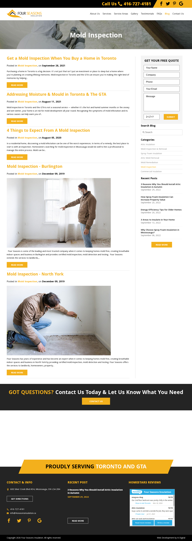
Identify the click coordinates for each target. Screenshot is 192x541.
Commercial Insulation (151, 172)
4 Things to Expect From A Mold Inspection (48, 131)
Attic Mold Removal (150, 158)
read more (78, 521)
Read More (17, 85)
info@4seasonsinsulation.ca (23, 513)
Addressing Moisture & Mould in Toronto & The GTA (56, 95)
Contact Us (178, 14)
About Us (95, 14)
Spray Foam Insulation (151, 154)
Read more (162, 245)
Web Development (165, 538)
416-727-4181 (17, 509)
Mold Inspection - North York (35, 275)
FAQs (159, 14)
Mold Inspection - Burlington (34, 167)
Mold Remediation (149, 163)
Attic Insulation (148, 145)
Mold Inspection (27, 66)
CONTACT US (96, 401)
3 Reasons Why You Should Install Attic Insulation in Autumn (95, 492)
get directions (19, 499)
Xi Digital (181, 538)
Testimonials (147, 14)
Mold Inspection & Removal (154, 149)
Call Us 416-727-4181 (126, 4)
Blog (167, 14)
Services (107, 14)
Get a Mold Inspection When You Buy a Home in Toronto (61, 59)
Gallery (134, 14)
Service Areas (121, 14)
